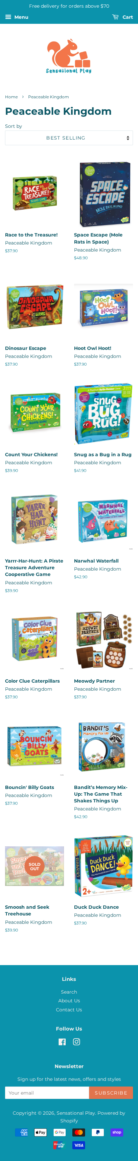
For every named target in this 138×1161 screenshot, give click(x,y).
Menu (20, 17)
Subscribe (111, 1093)
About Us (69, 1000)
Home (11, 96)
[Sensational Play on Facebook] (62, 1043)
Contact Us (69, 1009)
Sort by (13, 126)
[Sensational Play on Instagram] (76, 1043)
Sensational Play (76, 1113)
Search (69, 992)
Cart (127, 17)
